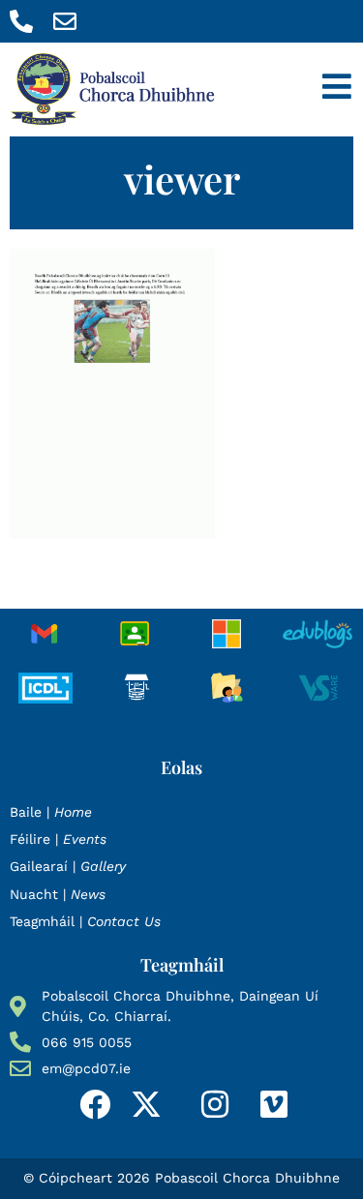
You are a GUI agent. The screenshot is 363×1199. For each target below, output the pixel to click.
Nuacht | (58, 894)
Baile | (51, 812)
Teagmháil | (85, 921)
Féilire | (58, 839)
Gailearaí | (68, 866)
